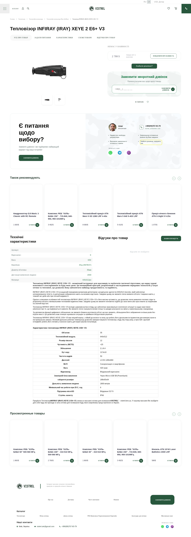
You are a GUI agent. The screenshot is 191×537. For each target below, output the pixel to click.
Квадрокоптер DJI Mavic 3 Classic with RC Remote (26, 214)
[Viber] (129, 153)
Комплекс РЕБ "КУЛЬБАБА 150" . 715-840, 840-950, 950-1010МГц (60, 216)
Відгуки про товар (106, 38)
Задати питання (42, 38)
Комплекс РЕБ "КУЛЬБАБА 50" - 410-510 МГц (94, 450)
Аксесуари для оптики (139, 516)
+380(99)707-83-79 (69, 526)
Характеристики (64, 38)
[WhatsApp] (110, 153)
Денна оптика (68, 516)
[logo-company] (97, 10)
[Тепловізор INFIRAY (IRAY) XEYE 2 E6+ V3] (49, 69)
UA (149, 2)
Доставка (71, 500)
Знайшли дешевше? (144, 66)
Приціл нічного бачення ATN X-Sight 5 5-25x (163, 214)
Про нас (50, 500)
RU (145, 2)
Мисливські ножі (167, 516)
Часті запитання (93, 500)
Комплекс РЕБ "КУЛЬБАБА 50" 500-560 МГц (24, 450)
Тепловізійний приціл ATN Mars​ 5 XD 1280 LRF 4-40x (95, 214)
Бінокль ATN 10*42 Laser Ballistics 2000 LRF (164, 450)
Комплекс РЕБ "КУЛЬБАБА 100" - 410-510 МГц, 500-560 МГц (60, 452)
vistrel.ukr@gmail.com (152, 128)
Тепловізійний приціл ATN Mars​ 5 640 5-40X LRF (130, 214)
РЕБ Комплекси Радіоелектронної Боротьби (102, 516)
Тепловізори (21, 516)
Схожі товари (85, 38)
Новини (116, 500)
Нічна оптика (44, 516)
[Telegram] (120, 153)
